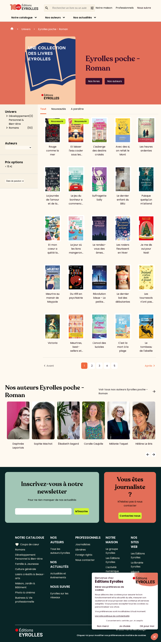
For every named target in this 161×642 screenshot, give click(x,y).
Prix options (14, 162)
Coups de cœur (27, 544)
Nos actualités (82, 17)
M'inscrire (81, 511)
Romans (14, 128)
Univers (26, 29)
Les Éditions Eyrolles (113, 560)
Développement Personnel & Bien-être (19, 120)
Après (148, 366)
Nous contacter (85, 560)
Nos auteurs (53, 17)
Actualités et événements (58, 575)
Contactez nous (130, 516)
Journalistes (82, 544)
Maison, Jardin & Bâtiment (25, 585)
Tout (43, 109)
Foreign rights (83, 555)
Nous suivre (144, 8)
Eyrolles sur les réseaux (59, 595)
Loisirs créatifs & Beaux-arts (29, 576)
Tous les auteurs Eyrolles (60, 551)
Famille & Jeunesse (27, 564)
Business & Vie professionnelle (24, 599)
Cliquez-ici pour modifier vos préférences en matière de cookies (111, 635)
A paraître (77, 109)
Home (12, 29)
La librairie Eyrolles (137, 564)
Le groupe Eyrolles (112, 551)
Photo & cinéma (25, 592)
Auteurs (11, 143)
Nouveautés (58, 109)
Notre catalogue (22, 17)
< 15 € (8, 166)
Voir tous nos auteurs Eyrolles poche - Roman (127, 391)
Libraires (80, 549)
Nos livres (94, 81)
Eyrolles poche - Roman (53, 29)
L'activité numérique (112, 569)
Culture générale (25, 569)
